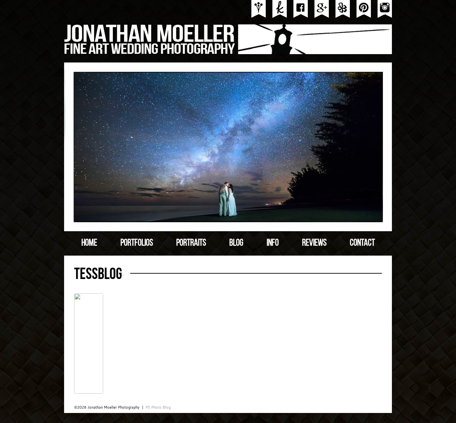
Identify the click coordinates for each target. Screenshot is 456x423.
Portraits (191, 242)
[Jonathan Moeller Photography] (228, 52)
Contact (362, 242)
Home (89, 242)
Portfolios (137, 242)
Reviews (314, 242)
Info (273, 242)
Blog (236, 242)
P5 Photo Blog (158, 407)
